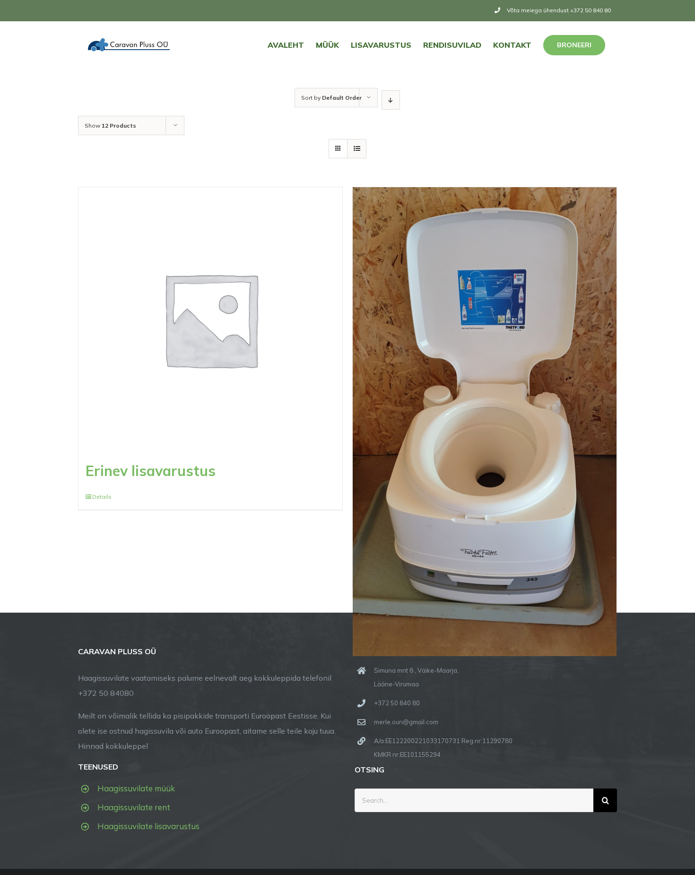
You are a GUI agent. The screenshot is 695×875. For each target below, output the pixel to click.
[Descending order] (391, 100)
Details (102, 496)
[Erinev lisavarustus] (210, 319)
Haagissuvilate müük (136, 788)
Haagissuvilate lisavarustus (148, 826)
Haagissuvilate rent (133, 807)
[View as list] (357, 148)
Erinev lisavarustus (151, 471)
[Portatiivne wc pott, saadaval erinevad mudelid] (485, 340)
